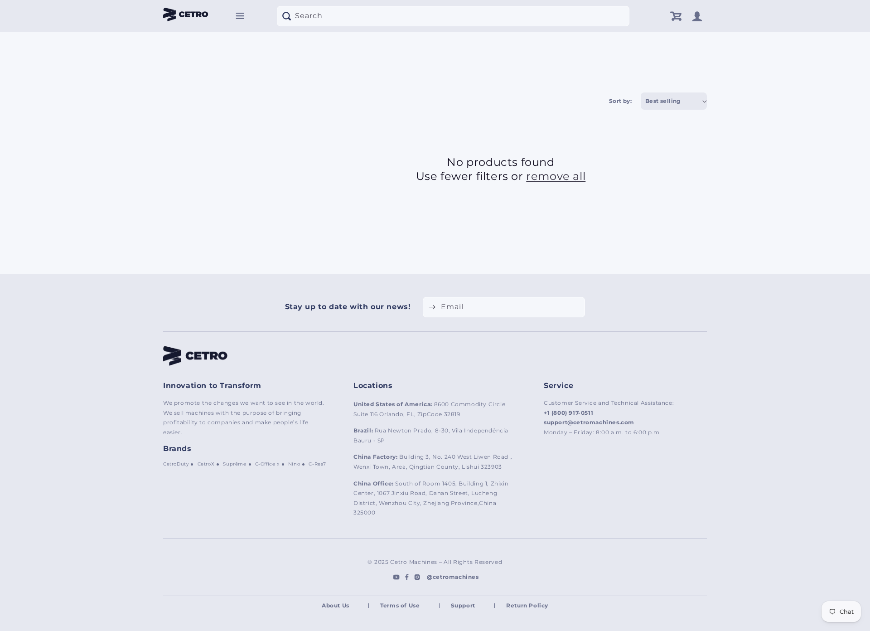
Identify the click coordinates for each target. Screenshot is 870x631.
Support (463, 605)
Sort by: (620, 100)
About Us (335, 605)
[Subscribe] (432, 307)
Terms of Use (400, 605)
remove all (555, 176)
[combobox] (453, 16)
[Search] (286, 16)
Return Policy (527, 605)
